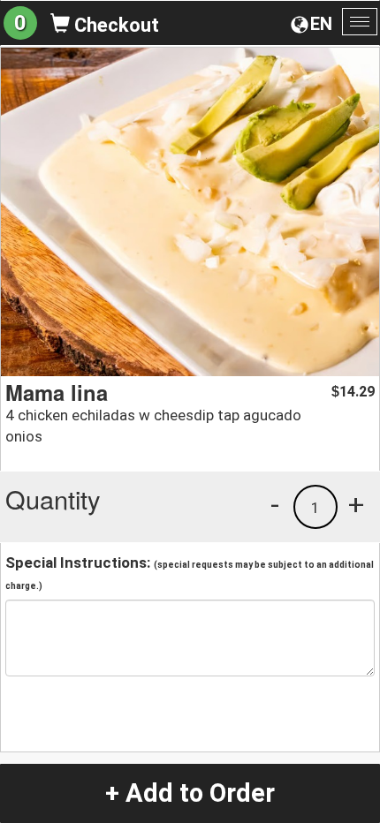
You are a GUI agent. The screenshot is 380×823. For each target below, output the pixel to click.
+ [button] (356, 504)
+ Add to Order (190, 793)
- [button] (274, 504)
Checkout (114, 25)
